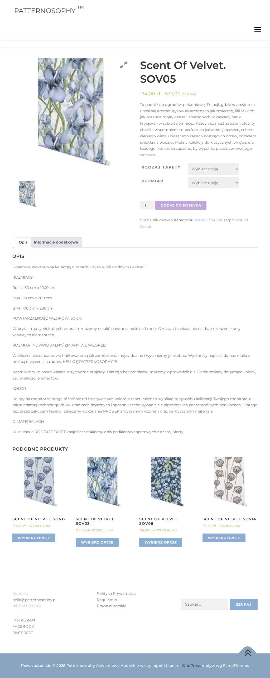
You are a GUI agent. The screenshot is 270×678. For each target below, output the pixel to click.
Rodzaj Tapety (161, 167)
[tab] (23, 242)
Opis (23, 242)
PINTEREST (22, 632)
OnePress (191, 665)
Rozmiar (152, 181)
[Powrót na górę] (247, 653)
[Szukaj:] (204, 604)
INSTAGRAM (23, 620)
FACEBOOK (23, 626)
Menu (257, 29)
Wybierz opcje (34, 538)
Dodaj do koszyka (181, 205)
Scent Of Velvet (208, 220)
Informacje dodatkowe (56, 242)
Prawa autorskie (111, 606)
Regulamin (107, 599)
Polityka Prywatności (116, 593)
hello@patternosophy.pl (34, 599)
